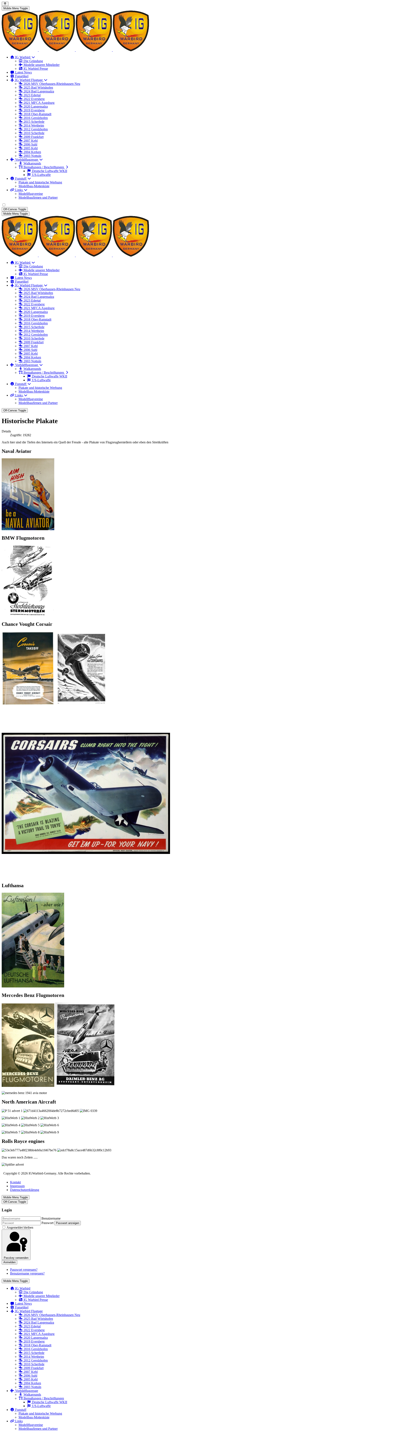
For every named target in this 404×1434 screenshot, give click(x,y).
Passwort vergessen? (23, 1269)
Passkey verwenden (16, 1257)
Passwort (47, 1223)
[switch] (4, 204)
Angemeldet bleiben (20, 1227)
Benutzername (51, 1218)
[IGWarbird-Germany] (75, 50)
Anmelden (9, 1262)
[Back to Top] (5, 4)
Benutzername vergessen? (27, 1273)
